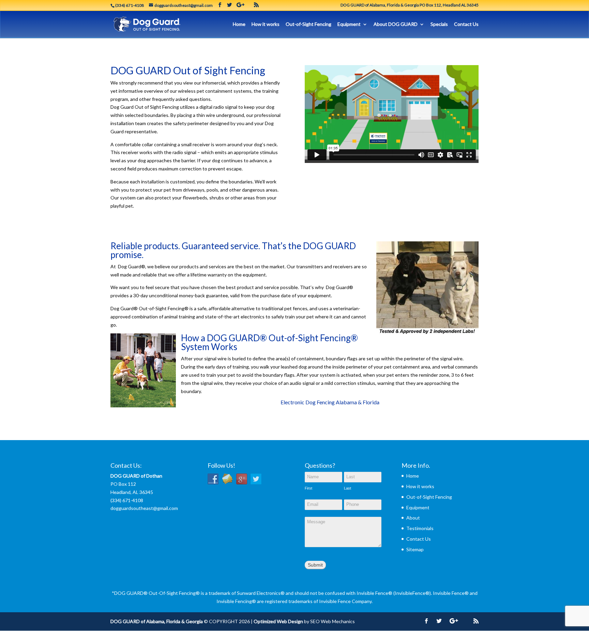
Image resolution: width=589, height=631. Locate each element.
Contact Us (466, 24)
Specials (439, 24)
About (413, 518)
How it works (266, 24)
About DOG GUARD (396, 24)
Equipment (349, 24)
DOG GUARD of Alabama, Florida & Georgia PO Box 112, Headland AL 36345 (410, 5)
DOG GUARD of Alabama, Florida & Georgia (156, 621)
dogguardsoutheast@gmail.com (144, 508)
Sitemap (415, 549)
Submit (315, 565)
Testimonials (420, 528)
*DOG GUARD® (130, 593)
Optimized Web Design (278, 621)
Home (239, 24)
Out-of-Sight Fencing (308, 24)
